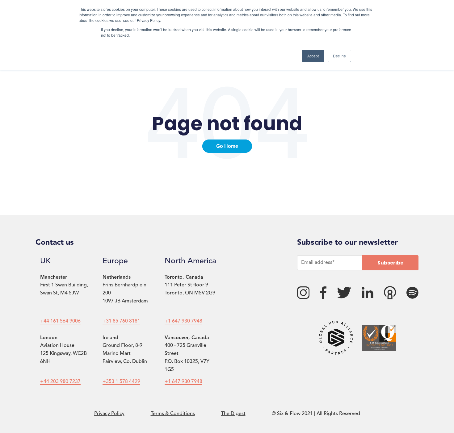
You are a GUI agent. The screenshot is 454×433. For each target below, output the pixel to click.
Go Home (227, 146)
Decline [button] (339, 55)
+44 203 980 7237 (60, 381)
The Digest (233, 413)
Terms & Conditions (173, 413)
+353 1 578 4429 (121, 381)
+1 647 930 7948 (183, 321)
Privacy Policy (109, 413)
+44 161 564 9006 (60, 321)
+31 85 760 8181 (121, 321)
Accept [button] (313, 55)
